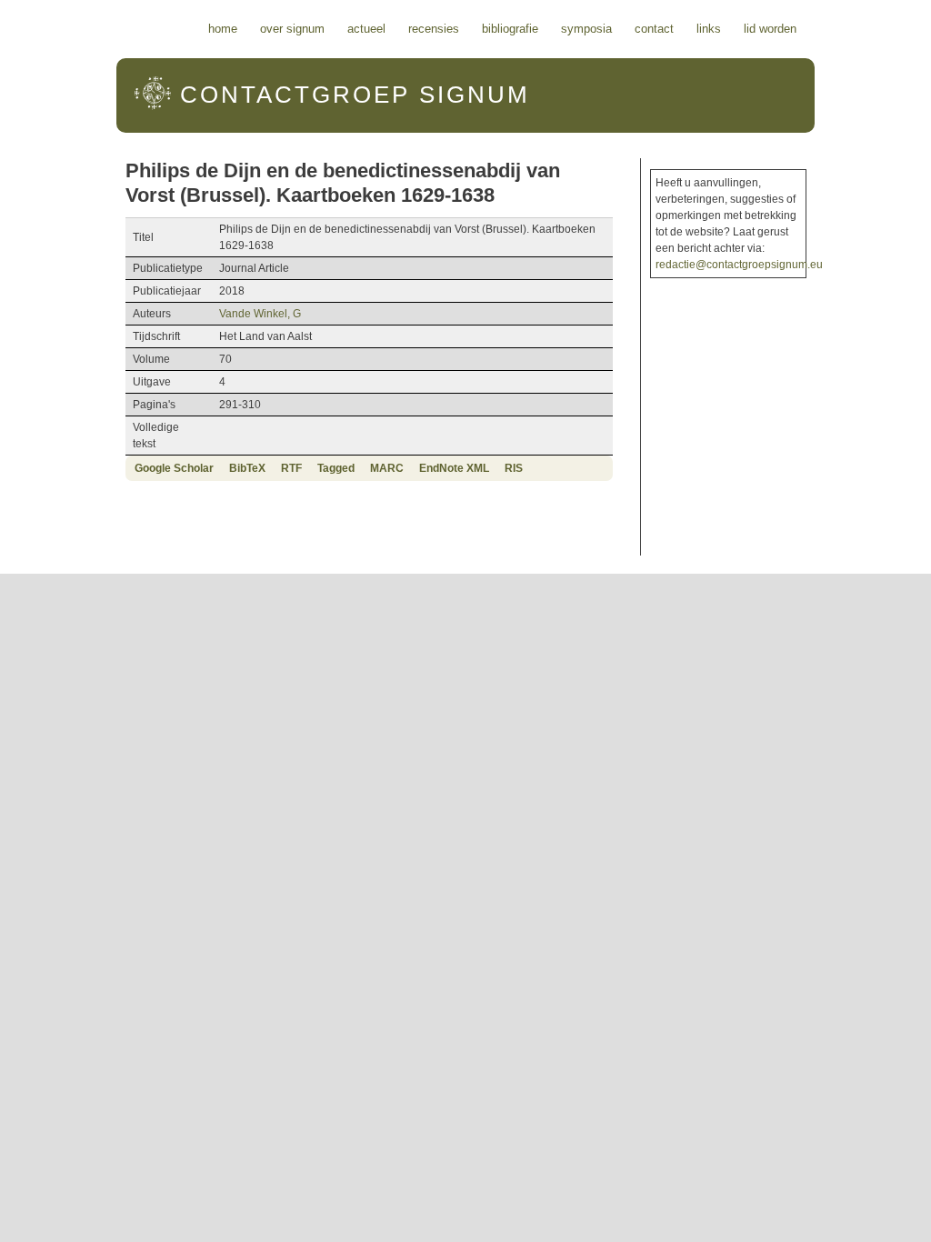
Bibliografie (510, 28)
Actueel (366, 28)
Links (708, 28)
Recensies (433, 28)
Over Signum (292, 28)
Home (222, 28)
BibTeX (247, 468)
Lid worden (770, 28)
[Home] (153, 106)
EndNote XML (454, 468)
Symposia (586, 28)
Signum (355, 94)
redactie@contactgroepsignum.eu (739, 264)
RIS (514, 468)
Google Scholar (174, 468)
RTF (291, 468)
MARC (387, 468)
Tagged (336, 468)
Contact (654, 28)
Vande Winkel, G (260, 313)
